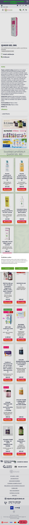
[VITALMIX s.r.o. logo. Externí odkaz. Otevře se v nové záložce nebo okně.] (2, 255)
